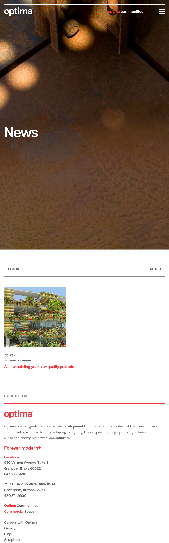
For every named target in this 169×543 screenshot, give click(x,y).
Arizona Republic (18, 360)
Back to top (15, 396)
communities (125, 11)
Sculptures (12, 539)
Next (154, 269)
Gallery (9, 528)
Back (14, 269)
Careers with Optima (20, 522)
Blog (7, 533)
